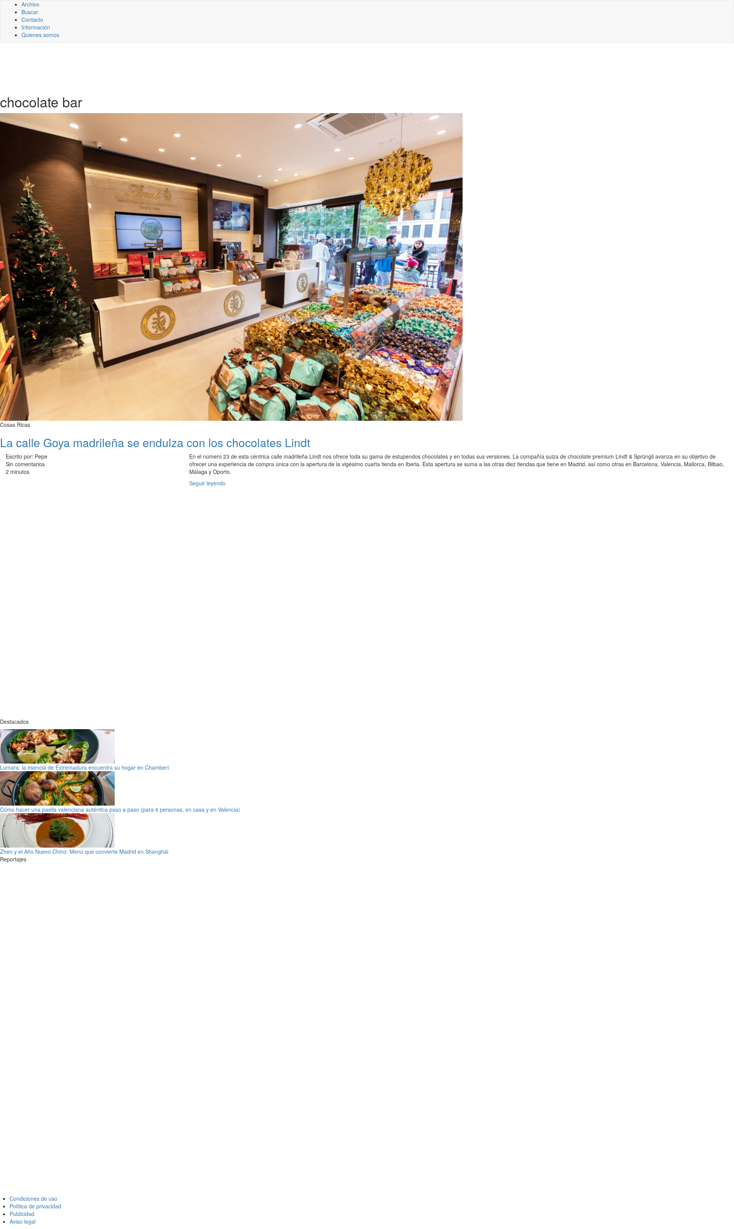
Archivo (30, 4)
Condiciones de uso (33, 1198)
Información (35, 27)
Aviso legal (23, 1221)
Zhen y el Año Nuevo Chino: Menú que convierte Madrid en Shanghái (84, 851)
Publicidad (22, 1214)
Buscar (29, 12)
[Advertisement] (187, 67)
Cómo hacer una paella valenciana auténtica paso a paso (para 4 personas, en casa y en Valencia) (120, 809)
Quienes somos (40, 35)
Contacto (32, 19)
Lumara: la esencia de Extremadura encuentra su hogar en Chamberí (84, 767)
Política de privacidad (35, 1206)
